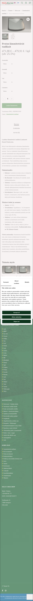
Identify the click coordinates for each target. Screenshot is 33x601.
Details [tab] (27, 282)
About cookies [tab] (16, 282)
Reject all (16, 321)
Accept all (16, 312)
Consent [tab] (6, 282)
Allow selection (16, 317)
